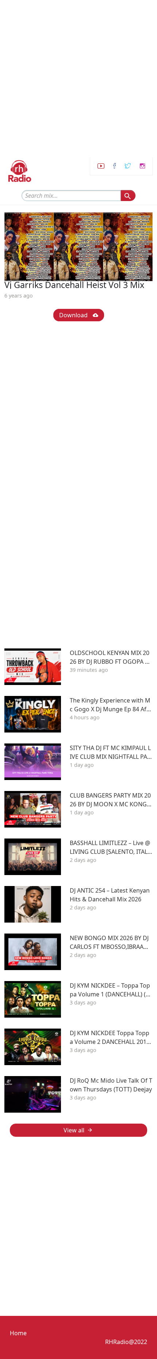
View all (74, 1130)
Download (74, 315)
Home (18, 1333)
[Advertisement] (78, 78)
